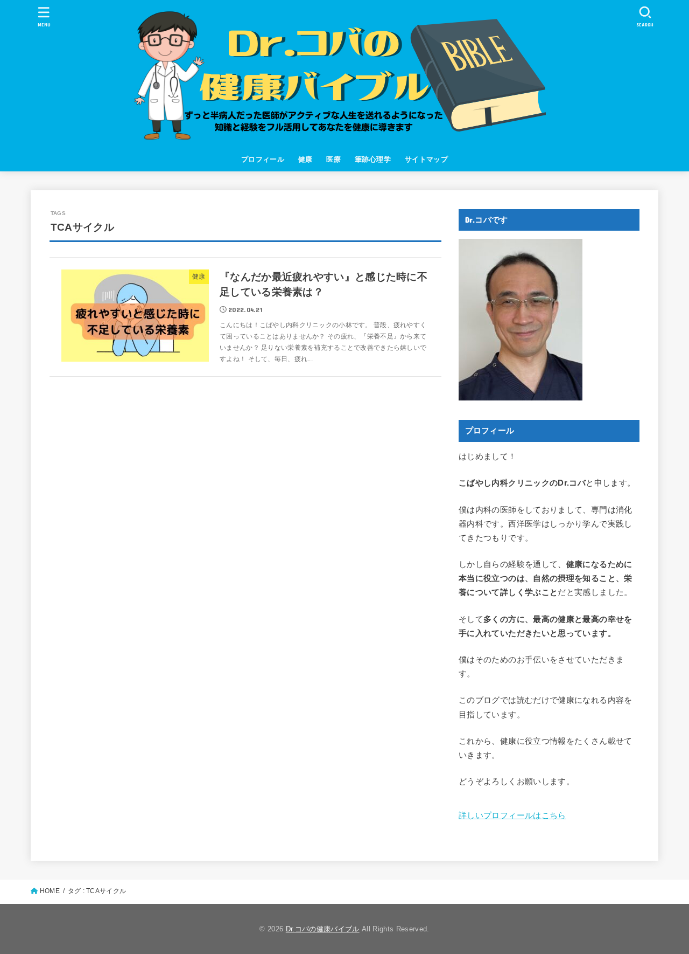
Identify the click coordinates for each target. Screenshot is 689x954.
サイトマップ (426, 159)
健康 (305, 159)
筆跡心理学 (373, 159)
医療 (333, 159)
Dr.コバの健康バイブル (323, 929)
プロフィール (262, 159)
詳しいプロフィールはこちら (512, 815)
